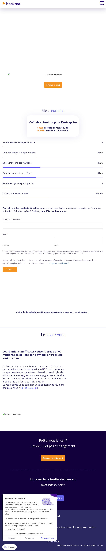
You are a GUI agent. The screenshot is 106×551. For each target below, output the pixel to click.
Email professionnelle (12, 219)
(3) (23, 375)
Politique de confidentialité (58, 263)
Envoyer (10, 269)
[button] (9, 547)
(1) (39, 354)
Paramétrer (30, 538)
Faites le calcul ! (29, 387)
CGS (87, 545)
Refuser (11, 538)
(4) (42, 381)
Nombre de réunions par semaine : (19, 142)
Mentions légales (97, 545)
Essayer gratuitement (53, 458)
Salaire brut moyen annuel (15, 193)
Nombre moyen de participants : (18, 183)
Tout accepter (48, 538)
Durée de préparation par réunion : (20, 152)
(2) (43, 369)
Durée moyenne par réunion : (17, 162)
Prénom (6, 245)
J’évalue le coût (53, 85)
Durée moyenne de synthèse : (17, 173)
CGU (81, 545)
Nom (56, 245)
